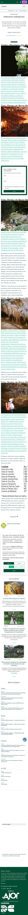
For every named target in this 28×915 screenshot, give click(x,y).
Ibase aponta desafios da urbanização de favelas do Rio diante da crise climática (14, 663)
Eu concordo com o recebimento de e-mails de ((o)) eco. (14, 187)
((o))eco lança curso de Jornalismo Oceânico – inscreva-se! (12, 761)
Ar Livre (3, 768)
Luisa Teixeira (14, 673)
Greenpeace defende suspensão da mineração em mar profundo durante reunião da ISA (13, 745)
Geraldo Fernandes (7, 606)
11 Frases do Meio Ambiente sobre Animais (11, 729)
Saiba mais (3, 883)
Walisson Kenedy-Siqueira (18, 606)
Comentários (13, 516)
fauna (3, 688)
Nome (5, 175)
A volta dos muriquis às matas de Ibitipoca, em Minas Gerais (12, 703)
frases (3, 716)
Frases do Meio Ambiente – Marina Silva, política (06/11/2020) (13, 724)
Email (5, 181)
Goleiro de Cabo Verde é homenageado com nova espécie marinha (12, 751)
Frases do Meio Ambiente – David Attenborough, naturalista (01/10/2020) (12, 733)
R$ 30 (11, 566)
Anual (19, 563)
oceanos (3, 741)
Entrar (3, 913)
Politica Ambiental (22, 10)
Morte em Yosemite (5, 776)
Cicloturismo (4, 784)
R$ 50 (16, 566)
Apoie (24, 2)
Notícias (6, 626)
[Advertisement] (14, 807)
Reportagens (14, 14)
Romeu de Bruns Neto (14, 32)
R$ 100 (21, 566)
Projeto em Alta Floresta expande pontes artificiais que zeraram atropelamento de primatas (14, 630)
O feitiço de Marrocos (6, 772)
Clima (16, 10)
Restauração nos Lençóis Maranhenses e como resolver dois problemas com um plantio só (12, 708)
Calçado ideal (4, 780)
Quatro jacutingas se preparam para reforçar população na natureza (12, 698)
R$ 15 (6, 566)
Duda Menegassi (14, 639)
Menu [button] (24, 6)
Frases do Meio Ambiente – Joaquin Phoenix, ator (13, 720)
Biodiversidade (11, 10)
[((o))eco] (4, 6)
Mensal (8, 563)
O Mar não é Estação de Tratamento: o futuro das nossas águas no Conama (13, 756)
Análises (6, 596)
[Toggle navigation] (20, 2)
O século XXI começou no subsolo (14, 599)
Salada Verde (7, 659)
